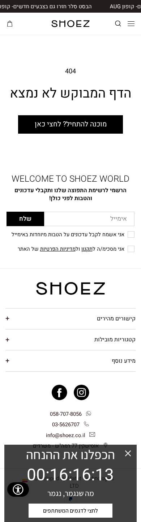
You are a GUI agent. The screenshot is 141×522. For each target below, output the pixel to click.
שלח (25, 218)
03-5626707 (66, 424)
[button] (118, 24)
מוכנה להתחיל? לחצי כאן (71, 124)
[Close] (128, 453)
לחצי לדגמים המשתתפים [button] (70, 510)
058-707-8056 (66, 414)
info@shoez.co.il (65, 435)
